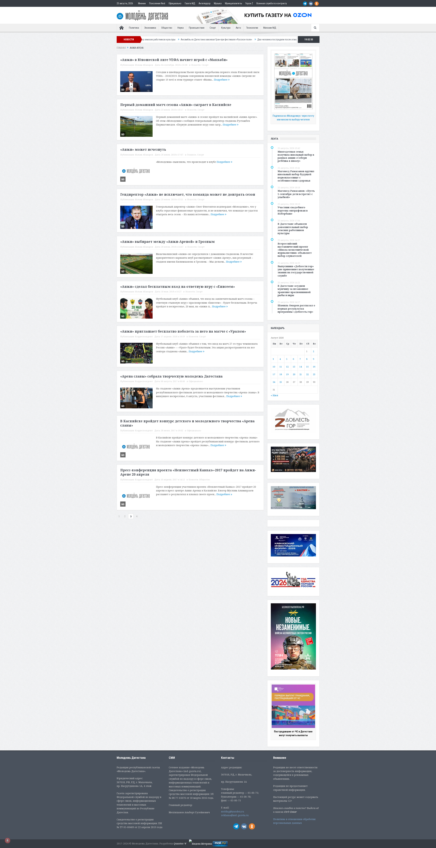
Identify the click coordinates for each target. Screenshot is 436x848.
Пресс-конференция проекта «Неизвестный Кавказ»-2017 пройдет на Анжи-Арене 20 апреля (188, 472)
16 (314, 366)
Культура (225, 27)
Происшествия (196, 27)
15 (307, 366)
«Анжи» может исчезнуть (143, 149)
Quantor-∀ (180, 843)
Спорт (213, 27)
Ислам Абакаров (144, 65)
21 (300, 374)
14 (300, 366)
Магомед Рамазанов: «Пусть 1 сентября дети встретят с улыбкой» (296, 194)
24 (274, 381)
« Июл (274, 395)
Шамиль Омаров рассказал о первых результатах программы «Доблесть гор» (296, 308)
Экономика (150, 27)
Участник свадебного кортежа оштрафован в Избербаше (293, 210)
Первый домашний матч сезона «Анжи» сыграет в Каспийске (175, 105)
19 (287, 374)
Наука (180, 27)
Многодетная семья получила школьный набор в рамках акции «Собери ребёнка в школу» (296, 156)
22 (307, 374)
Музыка (218, 3)
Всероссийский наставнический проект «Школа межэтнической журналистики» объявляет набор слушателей (295, 250)
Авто (238, 27)
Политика (134, 27)
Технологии (252, 27)
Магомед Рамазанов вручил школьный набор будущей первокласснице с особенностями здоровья (296, 176)
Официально (175, 3)
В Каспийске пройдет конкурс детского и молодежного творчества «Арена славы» (187, 423)
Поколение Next (157, 3)
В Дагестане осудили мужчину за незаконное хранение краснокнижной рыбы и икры (294, 290)
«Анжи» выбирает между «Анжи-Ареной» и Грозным (167, 241)
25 (280, 381)
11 (280, 366)
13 (294, 366)
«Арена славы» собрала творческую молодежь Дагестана (171, 376)
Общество (166, 27)
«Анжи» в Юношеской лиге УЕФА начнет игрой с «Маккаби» (174, 60)
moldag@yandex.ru (232, 811)
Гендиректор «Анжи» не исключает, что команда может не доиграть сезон (187, 194)
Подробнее (221, 79)
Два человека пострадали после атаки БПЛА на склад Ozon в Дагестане (245, 39)
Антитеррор (205, 3)
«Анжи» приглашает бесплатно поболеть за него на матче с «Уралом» (183, 331)
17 (274, 374)
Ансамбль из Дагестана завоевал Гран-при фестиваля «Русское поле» (167, 39)
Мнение (142, 3)
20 (294, 374)
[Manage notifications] (7, 840)
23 (314, 374)
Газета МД (190, 3)
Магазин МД (269, 27)
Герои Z (249, 3)
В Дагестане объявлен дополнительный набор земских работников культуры (293, 228)
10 (274, 366)
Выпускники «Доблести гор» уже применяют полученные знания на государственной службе (296, 271)
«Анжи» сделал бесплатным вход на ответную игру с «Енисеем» (177, 286)
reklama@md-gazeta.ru (235, 815)
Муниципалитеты (233, 3)
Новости (196, 65)
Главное (191, 154)
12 (287, 366)
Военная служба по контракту (271, 3)
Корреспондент (144, 336)
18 (280, 374)
